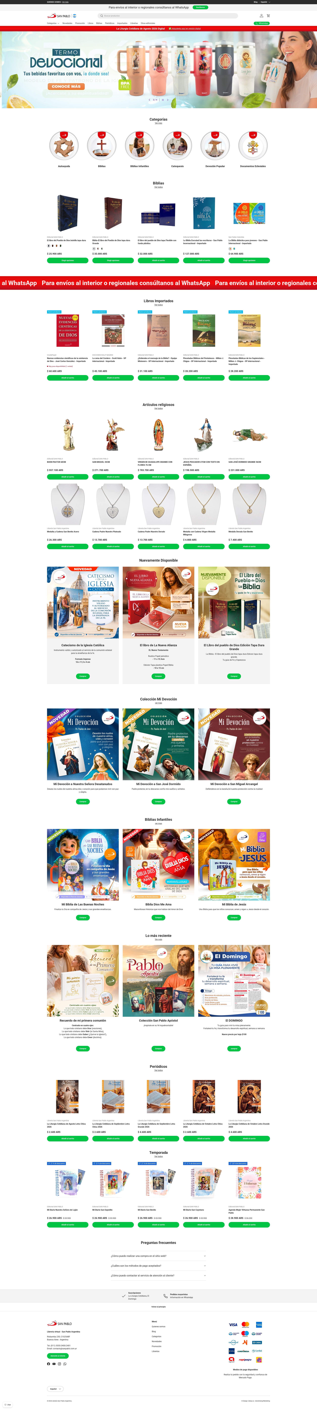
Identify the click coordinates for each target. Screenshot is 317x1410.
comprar (234, 1049)
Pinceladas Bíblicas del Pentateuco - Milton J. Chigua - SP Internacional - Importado (203, 359)
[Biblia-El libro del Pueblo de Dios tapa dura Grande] (113, 213)
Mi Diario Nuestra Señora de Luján (62, 1210)
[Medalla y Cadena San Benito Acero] (67, 504)
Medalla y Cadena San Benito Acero (63, 531)
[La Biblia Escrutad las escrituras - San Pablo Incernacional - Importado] (204, 213)
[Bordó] (52, 246)
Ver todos (158, 187)
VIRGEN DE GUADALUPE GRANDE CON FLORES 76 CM (155, 463)
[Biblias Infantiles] (140, 145)
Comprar (82, 676)
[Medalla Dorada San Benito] (249, 504)
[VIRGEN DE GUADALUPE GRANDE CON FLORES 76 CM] (158, 434)
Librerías (134, 23)
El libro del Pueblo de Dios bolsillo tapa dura (66, 240)
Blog (255, 2)
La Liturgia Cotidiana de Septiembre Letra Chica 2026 (111, 1125)
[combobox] (168, 15)
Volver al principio (158, 1307)
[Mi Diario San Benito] (158, 1182)
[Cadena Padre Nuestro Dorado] (158, 504)
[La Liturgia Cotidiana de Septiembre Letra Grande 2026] (158, 1096)
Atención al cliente (58, 1356)
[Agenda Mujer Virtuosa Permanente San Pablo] (249, 1182)
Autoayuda (64, 166)
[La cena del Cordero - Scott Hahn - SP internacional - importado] (113, 331)
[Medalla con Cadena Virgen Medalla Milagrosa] (204, 504)
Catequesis (177, 166)
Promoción (80, 23)
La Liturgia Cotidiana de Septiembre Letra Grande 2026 (156, 1125)
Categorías (51, 23)
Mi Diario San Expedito (102, 1210)
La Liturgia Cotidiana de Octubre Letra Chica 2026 (203, 1125)
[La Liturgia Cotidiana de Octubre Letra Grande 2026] (249, 1096)
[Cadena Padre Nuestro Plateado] (113, 504)
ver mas (158, 823)
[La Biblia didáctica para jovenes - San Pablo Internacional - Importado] (249, 213)
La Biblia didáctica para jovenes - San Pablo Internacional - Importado (248, 242)
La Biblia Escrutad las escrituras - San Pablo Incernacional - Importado (202, 242)
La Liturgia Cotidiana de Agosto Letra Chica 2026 (66, 1125)
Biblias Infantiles (139, 166)
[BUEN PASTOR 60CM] (67, 434)
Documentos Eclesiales (253, 166)
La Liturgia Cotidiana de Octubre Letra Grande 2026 (249, 1125)
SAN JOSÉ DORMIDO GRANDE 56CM (245, 462)
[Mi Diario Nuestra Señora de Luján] (67, 1182)
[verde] (234, 249)
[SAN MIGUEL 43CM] (113, 434)
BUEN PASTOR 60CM (56, 462)
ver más (158, 703)
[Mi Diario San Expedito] (113, 1182)
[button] (268, 15)
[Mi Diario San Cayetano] (204, 1182)
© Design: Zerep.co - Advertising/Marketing (255, 1401)
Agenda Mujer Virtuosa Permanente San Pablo (247, 1211)
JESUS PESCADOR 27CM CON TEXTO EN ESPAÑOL (201, 463)
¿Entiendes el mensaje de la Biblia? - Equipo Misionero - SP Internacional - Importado (157, 359)
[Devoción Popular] (215, 145)
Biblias (99, 23)
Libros (90, 23)
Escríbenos (200, 7)
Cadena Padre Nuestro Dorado (151, 531)
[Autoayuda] (64, 145)
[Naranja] (56, 246)
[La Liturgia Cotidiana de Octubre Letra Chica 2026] (204, 1096)
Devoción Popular (215, 166)
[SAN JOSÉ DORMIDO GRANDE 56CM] (249, 434)
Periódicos (109, 23)
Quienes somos (158, 1326)
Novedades (67, 23)
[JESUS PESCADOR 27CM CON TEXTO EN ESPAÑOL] (204, 434)
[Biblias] (102, 145)
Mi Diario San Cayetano (193, 1210)
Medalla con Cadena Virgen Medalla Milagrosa (199, 533)
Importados (122, 23)
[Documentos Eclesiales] (253, 145)
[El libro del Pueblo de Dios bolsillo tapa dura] (67, 213)
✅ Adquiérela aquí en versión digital (185, 28)
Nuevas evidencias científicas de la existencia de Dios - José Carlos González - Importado (67, 359)
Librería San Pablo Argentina (62, 1401)
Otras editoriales (148, 23)
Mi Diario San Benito (147, 1210)
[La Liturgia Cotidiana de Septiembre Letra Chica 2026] (113, 1096)
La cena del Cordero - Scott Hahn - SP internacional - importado (109, 359)
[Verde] (60, 246)
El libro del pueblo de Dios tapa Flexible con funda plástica (157, 242)
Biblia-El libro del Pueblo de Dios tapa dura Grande (111, 242)
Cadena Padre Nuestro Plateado (106, 531)
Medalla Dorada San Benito (241, 531)
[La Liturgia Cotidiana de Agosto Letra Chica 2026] (67, 1096)
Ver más (65, 2)
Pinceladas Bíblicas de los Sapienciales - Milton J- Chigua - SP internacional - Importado (247, 361)
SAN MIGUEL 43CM (101, 462)
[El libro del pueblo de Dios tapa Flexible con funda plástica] (158, 213)
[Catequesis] (177, 145)
